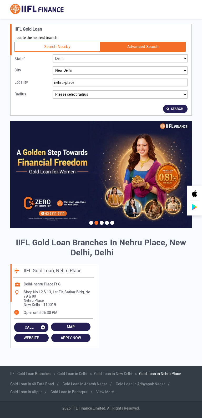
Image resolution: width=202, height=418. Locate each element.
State (19, 58)
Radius (20, 94)
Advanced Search (143, 46)
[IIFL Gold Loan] (37, 9)
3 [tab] (101, 226)
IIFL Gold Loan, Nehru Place (52, 270)
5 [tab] (111, 226)
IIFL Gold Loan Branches (30, 374)
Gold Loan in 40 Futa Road (32, 384)
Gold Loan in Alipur (26, 392)
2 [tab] (95, 226)
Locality (21, 82)
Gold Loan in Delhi (72, 374)
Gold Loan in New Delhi (113, 374)
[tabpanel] (101, 174)
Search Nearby (57, 46)
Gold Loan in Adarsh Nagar (85, 384)
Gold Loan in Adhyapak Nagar (140, 384)
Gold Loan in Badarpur (69, 392)
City (17, 70)
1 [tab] (90, 226)
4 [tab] (106, 226)
